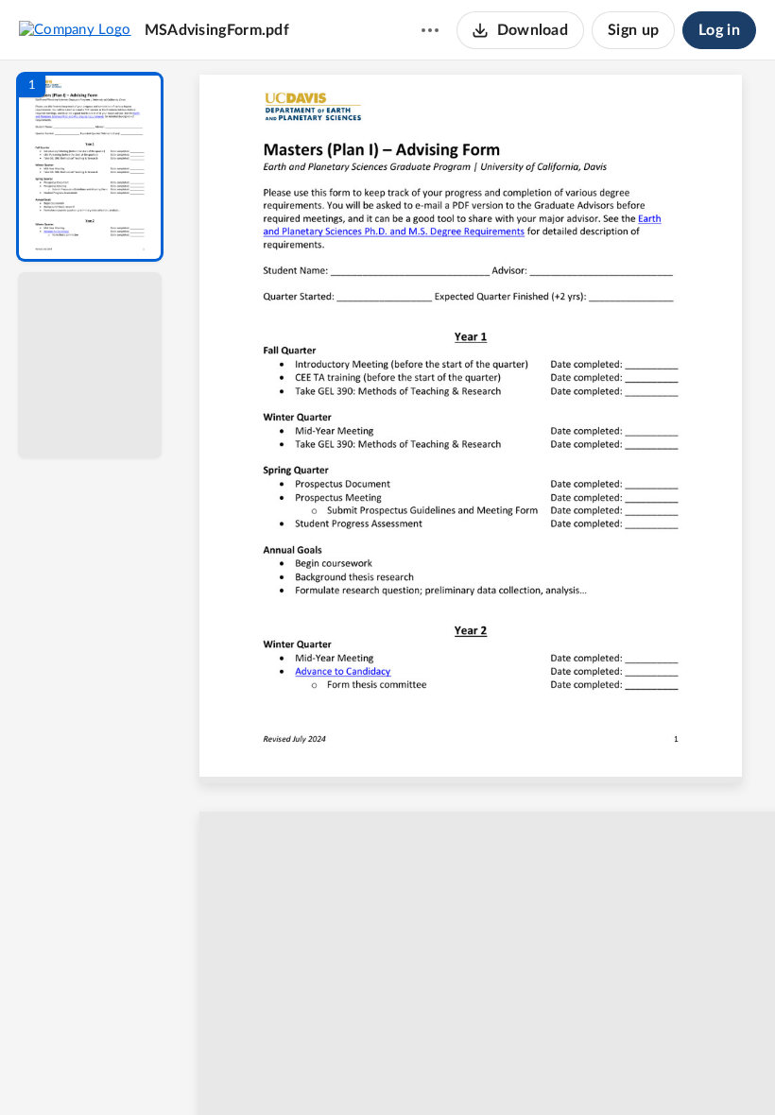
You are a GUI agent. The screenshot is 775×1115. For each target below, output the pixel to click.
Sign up (633, 30)
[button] (90, 167)
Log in (719, 30)
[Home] (75, 29)
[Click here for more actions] (430, 30)
